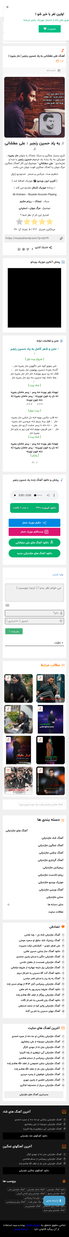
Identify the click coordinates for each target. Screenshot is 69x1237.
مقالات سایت (55, 912)
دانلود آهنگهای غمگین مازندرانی (34, 1170)
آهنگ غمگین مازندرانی (50, 845)
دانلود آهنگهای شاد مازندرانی (33, 1135)
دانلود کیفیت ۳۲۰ (34, 508)
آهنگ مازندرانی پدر (33, 1206)
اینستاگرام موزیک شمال (32, 531)
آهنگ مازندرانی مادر (16, 1189)
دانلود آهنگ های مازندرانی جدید (34, 553)
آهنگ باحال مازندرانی (36, 1189)
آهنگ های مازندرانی (17, 830)
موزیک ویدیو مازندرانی (50, 882)
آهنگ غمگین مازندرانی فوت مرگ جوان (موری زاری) (41, 804)
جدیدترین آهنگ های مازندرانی (34, 1094)
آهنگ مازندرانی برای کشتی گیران (31, 1193)
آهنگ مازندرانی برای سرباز (54, 1210)
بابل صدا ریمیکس (31, 1197)
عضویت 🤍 (49, 29)
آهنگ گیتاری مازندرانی (50, 860)
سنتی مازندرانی (54, 897)
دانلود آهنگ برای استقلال (54, 1206)
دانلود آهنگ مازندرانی (56, 1189)
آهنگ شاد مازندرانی (52, 838)
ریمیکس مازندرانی (53, 867)
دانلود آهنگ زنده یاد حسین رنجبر (31, 480)
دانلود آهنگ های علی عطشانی (32, 542)
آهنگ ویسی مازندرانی (51, 890)
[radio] (49, 222)
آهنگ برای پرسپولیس (15, 1201)
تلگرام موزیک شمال (31, 522)
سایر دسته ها (55, 904)
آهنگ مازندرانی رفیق (56, 1193)
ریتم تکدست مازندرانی (50, 875)
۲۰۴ (62, 61)
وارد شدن (58, 574)
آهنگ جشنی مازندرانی (51, 853)
